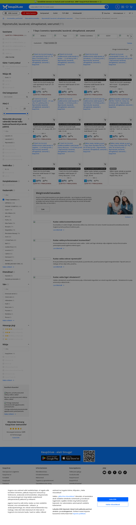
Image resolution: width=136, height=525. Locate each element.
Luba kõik (112, 499)
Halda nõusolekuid (113, 504)
